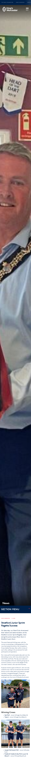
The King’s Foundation (7, 2)
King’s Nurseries (20, 2)
